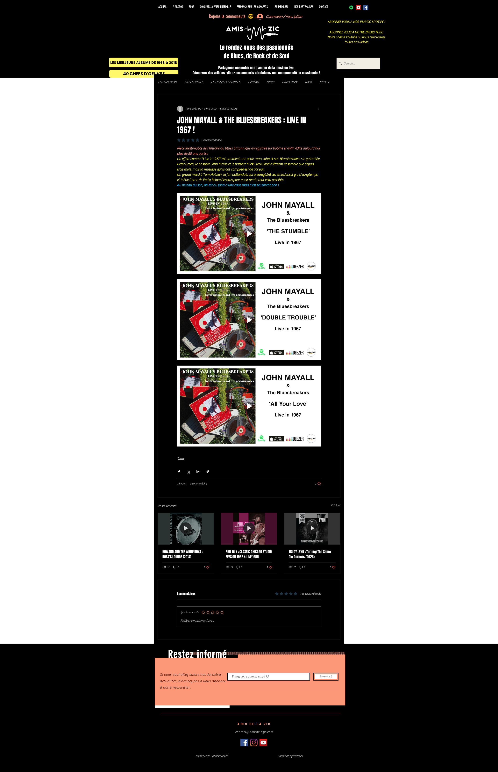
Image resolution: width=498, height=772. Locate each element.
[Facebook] (365, 7)
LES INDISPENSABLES (225, 82)
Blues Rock (289, 82)
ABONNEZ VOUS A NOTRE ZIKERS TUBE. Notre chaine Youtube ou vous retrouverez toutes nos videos (356, 37)
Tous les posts (167, 82)
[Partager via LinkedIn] (198, 472)
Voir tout (335, 505)
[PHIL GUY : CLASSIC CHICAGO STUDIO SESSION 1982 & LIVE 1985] (249, 528)
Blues (270, 82)
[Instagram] (254, 742)
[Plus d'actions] (318, 108)
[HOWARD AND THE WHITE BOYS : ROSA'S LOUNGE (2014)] (186, 528)
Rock (308, 82)
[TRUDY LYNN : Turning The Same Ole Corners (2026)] (312, 528)
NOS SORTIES (194, 82)
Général (253, 82)
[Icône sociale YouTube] (358, 7)
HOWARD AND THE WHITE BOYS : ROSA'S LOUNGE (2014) (182, 554)
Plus (322, 82)
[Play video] (249, 233)
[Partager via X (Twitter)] (188, 472)
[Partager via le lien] (207, 472)
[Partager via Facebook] (179, 472)
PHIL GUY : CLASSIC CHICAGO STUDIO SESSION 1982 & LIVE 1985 (249, 554)
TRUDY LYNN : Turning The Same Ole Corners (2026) (310, 554)
